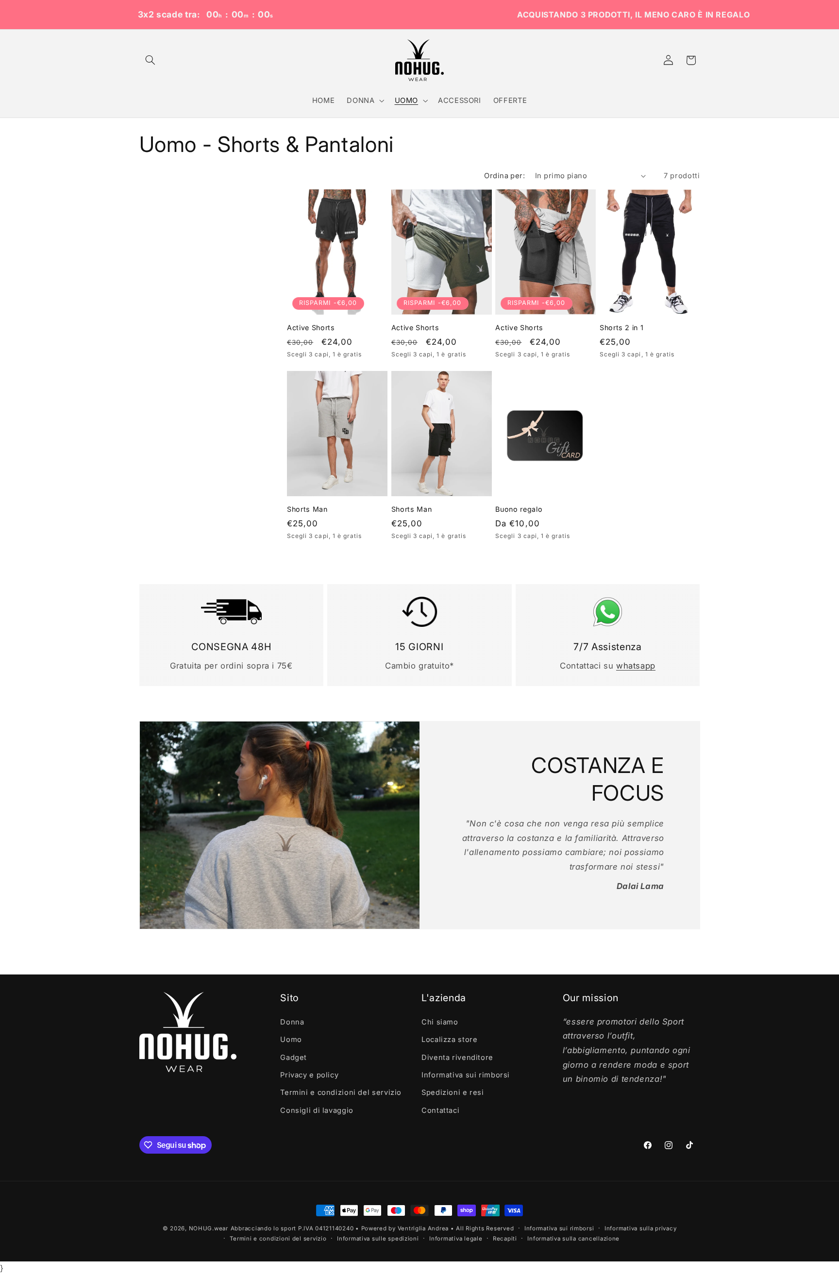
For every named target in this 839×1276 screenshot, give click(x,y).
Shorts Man (307, 509)
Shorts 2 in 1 (622, 327)
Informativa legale (455, 1238)
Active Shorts (311, 327)
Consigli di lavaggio (316, 1110)
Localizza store (449, 1039)
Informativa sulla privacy (640, 1228)
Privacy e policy (309, 1074)
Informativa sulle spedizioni (378, 1238)
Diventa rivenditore (457, 1057)
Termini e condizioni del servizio (341, 1092)
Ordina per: (504, 175)
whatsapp (635, 666)
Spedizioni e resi (452, 1092)
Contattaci (440, 1110)
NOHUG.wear (208, 1228)
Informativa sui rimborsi (465, 1074)
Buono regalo (518, 509)
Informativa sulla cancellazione (573, 1238)
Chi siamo (439, 1021)
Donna (292, 1021)
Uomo (291, 1039)
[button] (150, 60)
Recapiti (505, 1238)
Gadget (293, 1057)
